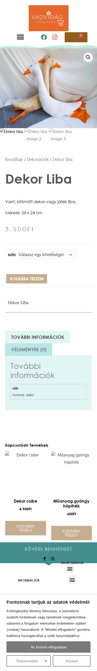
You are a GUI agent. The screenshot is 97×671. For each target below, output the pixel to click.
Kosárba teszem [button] (25, 528)
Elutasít (72, 661)
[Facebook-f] (45, 559)
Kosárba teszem (26, 278)
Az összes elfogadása (48, 647)
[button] (20, 37)
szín (12, 254)
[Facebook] (44, 37)
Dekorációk (38, 159)
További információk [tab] (37, 337)
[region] (48, 632)
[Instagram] (54, 37)
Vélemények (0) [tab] (29, 349)
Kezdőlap (14, 159)
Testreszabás (27, 661)
